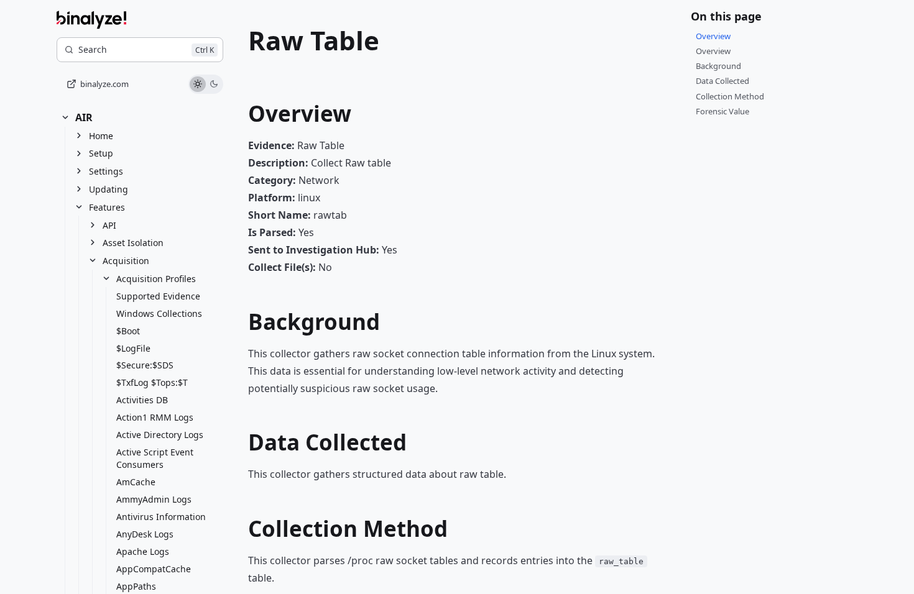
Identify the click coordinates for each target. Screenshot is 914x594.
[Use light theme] (198, 84)
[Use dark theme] (214, 84)
